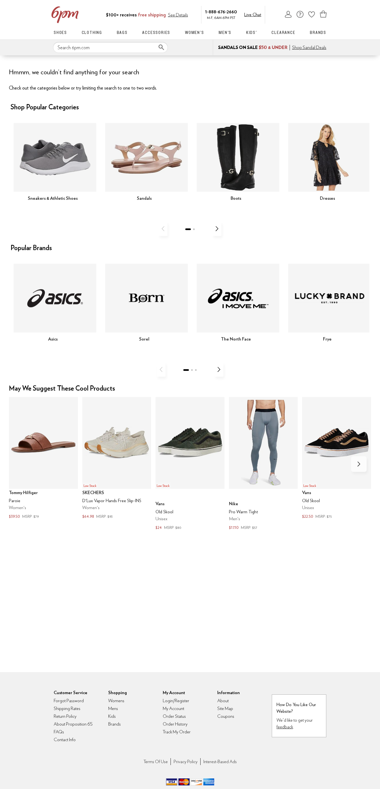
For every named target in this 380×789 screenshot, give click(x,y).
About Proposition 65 (73, 724)
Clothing (92, 32)
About (223, 700)
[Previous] (163, 228)
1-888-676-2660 (221, 11)
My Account (288, 14)
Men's (225, 32)
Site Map (225, 708)
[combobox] (110, 47)
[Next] (217, 228)
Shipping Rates (67, 708)
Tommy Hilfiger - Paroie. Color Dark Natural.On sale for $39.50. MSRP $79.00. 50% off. (43, 458)
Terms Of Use (156, 761)
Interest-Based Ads (220, 761)
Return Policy (65, 716)
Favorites (311, 14)
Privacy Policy (186, 761)
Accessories (156, 32)
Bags (122, 32)
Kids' (251, 32)
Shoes (60, 32)
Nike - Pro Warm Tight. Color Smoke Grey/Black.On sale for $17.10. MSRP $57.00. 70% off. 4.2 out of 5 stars (263, 464)
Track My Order (177, 731)
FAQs (59, 731)
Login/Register (176, 700)
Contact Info (65, 739)
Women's (194, 32)
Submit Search (161, 47)
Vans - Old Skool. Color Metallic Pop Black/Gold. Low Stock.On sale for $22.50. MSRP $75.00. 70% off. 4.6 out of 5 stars (336, 458)
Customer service (300, 14)
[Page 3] (196, 370)
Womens (116, 700)
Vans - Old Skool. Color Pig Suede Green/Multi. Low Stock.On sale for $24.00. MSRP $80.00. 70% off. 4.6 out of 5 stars (190, 464)
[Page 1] (188, 229)
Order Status (174, 716)
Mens (113, 708)
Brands (318, 32)
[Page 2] (194, 229)
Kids (112, 716)
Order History (175, 724)
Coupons (225, 716)
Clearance (283, 32)
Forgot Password (69, 700)
